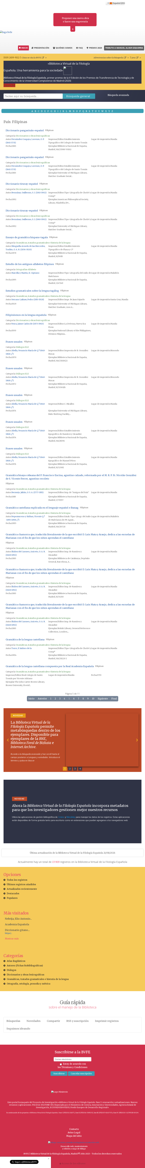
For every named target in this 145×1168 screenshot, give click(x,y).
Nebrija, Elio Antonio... (18, 918)
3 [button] (75, 768)
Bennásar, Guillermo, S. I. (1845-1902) (28, 192)
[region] (72, 740)
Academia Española (17, 924)
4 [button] (80, 768)
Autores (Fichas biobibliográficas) (25, 965)
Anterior (42, 698)
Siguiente (103, 698)
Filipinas (49, 130)
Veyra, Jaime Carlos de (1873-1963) (27, 324)
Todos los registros (17, 880)
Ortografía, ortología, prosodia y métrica (28, 983)
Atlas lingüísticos (16, 961)
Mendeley (71, 817)
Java (133, 58)
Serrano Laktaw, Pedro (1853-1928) (27, 299)
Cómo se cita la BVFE (31, 58)
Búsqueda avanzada (118, 95)
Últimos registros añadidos (21, 884)
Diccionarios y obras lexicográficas (33, 136)
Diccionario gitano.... (17, 930)
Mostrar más (12, 938)
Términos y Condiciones (74, 1067)
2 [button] (70, 768)
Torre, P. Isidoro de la (21, 648)
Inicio (31, 698)
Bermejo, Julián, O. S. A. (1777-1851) (27, 492)
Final (114, 698)
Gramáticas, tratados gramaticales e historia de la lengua (43, 243)
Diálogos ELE (22, 347)
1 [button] (64, 768)
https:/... (8, 933)
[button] (8, 740)
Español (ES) (118, 3)
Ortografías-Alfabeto (26, 269)
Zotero (61, 817)
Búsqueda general (78, 96)
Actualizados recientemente (22, 889)
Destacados (13, 893)
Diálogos (11, 970)
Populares (12, 898)
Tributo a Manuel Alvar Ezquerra (124, 47)
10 (93, 698)
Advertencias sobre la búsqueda (108, 58)
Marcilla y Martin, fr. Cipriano (25, 273)
